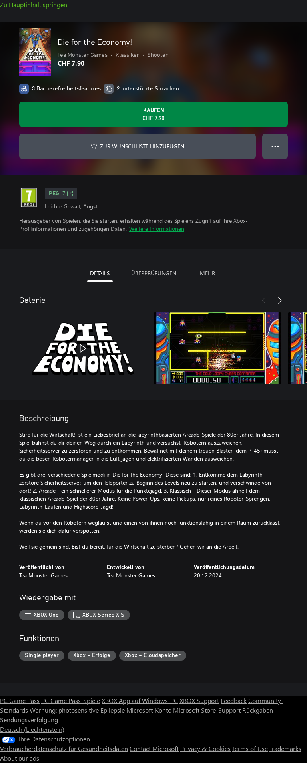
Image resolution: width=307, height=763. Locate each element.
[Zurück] (264, 300)
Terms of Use (250, 748)
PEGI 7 (57, 193)
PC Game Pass (20, 700)
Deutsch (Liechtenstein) (32, 729)
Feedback (234, 700)
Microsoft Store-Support (207, 710)
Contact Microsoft (154, 748)
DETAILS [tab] (100, 273)
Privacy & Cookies (205, 748)
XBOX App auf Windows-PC (140, 700)
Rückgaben (257, 710)
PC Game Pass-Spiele (70, 700)
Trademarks (285, 748)
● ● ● (275, 146)
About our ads (19, 758)
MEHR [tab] (207, 273)
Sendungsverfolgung (29, 719)
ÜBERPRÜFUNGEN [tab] (153, 273)
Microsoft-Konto (148, 710)
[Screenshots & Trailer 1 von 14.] (83, 348)
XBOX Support (199, 700)
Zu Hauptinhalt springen (33, 4)
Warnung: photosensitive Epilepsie (77, 710)
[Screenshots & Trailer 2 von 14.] (217, 348)
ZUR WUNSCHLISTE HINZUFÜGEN (142, 146)
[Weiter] (280, 300)
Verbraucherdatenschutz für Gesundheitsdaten (64, 748)
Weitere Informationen (156, 228)
